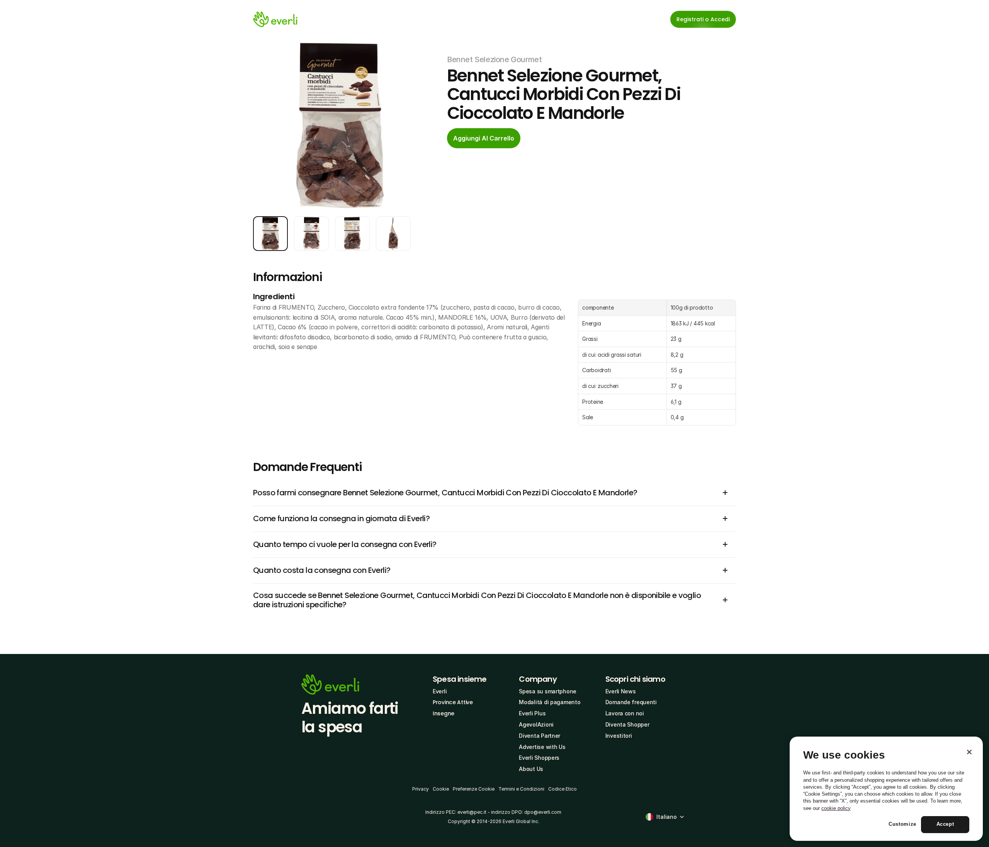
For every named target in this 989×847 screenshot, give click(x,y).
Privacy (420, 789)
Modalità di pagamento (549, 702)
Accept (945, 824)
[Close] (969, 752)
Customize (902, 824)
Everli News (620, 691)
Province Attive (453, 702)
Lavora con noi (624, 713)
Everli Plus (532, 713)
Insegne (443, 713)
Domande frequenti (631, 702)
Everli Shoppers (539, 757)
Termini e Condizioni (521, 789)
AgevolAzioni (536, 724)
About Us (531, 769)
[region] (886, 789)
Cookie (441, 789)
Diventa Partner (539, 735)
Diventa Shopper (627, 724)
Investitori (618, 735)
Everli (440, 691)
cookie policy (836, 808)
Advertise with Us (542, 747)
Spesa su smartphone (547, 691)
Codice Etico (562, 789)
